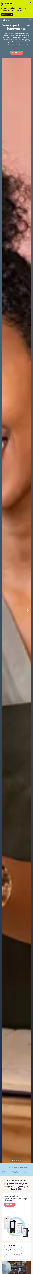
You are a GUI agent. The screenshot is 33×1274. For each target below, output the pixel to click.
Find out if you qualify (13, 1255)
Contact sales (16, 53)
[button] (5, 610)
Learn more (9, 1205)
